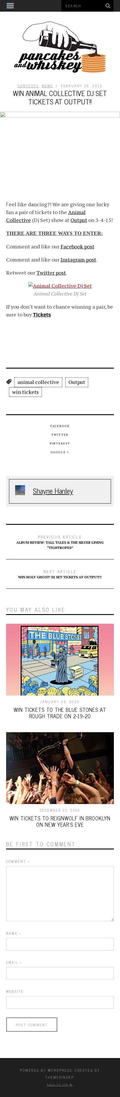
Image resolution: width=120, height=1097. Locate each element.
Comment (18, 861)
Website (15, 991)
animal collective (38, 381)
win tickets (25, 391)
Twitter (59, 435)
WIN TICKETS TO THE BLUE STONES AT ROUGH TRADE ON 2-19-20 (60, 712)
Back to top (58, 1084)
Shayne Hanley (53, 490)
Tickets (42, 315)
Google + (60, 452)
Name (13, 933)
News (47, 86)
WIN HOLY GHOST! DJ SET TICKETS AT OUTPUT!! (60, 573)
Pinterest (60, 443)
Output (78, 219)
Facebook (60, 426)
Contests (28, 86)
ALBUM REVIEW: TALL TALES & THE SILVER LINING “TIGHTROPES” (60, 542)
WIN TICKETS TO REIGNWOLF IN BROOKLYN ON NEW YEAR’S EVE (60, 821)
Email (14, 962)
